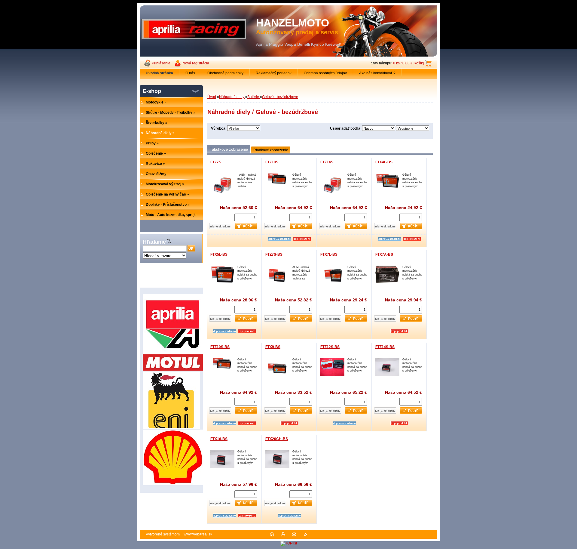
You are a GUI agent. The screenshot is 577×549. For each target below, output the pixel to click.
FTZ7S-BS (273, 254)
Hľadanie (154, 242)
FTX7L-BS (328, 254)
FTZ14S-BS (385, 347)
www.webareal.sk (198, 534)
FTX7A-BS (384, 254)
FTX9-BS (272, 347)
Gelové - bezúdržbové (280, 97)
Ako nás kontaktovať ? (377, 73)
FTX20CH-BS (276, 439)
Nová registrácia (195, 63)
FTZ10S (271, 162)
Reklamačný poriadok (274, 73)
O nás (190, 73)
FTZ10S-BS (220, 347)
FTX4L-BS (383, 162)
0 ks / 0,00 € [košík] (408, 63)
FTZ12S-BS (330, 347)
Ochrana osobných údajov (325, 73)
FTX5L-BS (218, 254)
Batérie (253, 97)
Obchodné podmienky (225, 73)
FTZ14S (326, 162)
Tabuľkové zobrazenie (229, 149)
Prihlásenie (161, 63)
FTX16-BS (218, 439)
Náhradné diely (232, 97)
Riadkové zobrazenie (270, 150)
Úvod (211, 97)
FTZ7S (215, 162)
